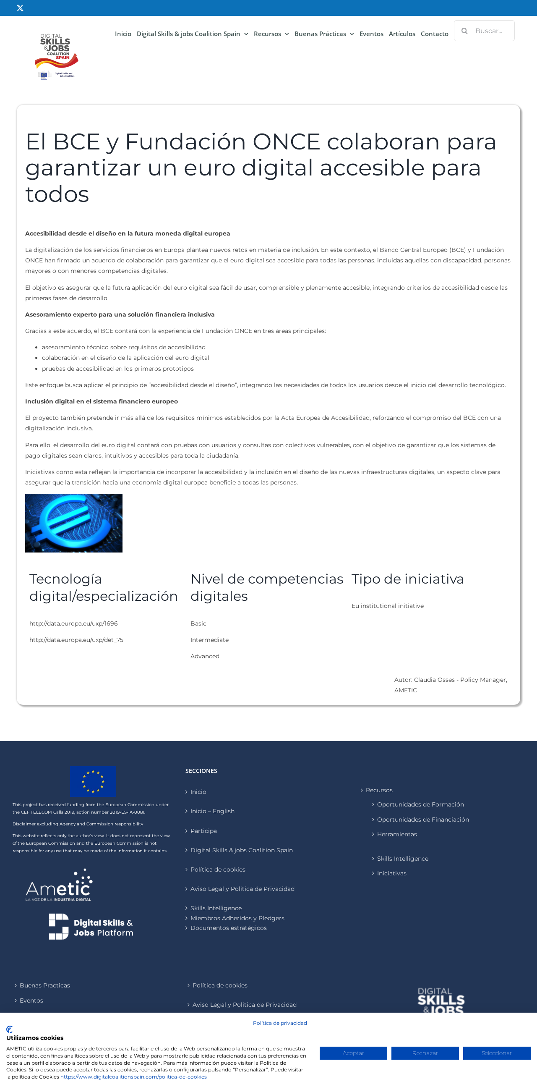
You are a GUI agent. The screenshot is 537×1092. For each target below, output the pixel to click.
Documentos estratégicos (228, 928)
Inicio (198, 792)
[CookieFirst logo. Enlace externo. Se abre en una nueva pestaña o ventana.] (9, 1029)
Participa (203, 831)
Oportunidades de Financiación (423, 819)
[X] (20, 8)
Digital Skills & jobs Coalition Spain (241, 850)
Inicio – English (212, 811)
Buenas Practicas (45, 985)
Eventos (31, 1000)
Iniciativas (392, 873)
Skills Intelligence (402, 858)
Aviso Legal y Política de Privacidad (242, 889)
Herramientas (397, 834)
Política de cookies (217, 869)
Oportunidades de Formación (420, 804)
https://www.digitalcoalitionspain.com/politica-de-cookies (133, 1077)
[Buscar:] (484, 30)
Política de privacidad (280, 1023)
